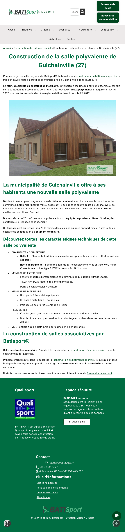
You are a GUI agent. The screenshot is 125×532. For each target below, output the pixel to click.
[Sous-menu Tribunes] (35, 30)
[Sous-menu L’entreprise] (117, 30)
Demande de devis (107, 6)
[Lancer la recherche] (82, 12)
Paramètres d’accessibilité (7, 523)
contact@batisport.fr (62, 462)
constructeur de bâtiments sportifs (97, 76)
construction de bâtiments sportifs (74, 359)
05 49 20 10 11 (45, 11)
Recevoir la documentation (108, 17)
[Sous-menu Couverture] (95, 30)
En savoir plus (76, 421)
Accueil (7, 48)
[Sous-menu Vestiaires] (74, 30)
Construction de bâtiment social (32, 48)
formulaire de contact (99, 373)
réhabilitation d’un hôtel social (87, 350)
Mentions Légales (47, 482)
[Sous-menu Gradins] (53, 30)
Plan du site (43, 497)
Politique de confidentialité (52, 487)
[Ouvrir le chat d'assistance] (116, 515)
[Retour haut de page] (116, 523)
